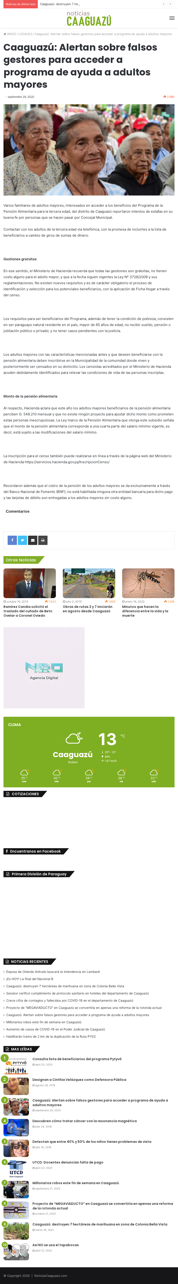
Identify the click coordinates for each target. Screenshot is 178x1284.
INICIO (11, 34)
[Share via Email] (32, 540)
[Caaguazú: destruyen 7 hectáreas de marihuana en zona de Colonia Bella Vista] (16, 1231)
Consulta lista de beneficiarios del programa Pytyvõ (77, 1059)
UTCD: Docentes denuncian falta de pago (67, 1162)
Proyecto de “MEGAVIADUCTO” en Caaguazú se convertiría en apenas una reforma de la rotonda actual (84, 1008)
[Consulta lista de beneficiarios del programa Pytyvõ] (16, 1065)
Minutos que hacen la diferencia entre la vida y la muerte (145, 611)
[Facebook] (12, 540)
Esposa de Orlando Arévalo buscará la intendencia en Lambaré (53, 972)
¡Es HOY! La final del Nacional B (29, 979)
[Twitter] (22, 540)
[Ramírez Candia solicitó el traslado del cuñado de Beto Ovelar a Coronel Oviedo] (29, 583)
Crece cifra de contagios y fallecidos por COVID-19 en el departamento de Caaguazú (69, 1000)
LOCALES (25, 34)
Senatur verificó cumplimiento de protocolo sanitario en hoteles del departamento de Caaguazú (77, 993)
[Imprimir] (43, 540)
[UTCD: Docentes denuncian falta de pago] (16, 1169)
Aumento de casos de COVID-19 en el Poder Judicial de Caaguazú (55, 1029)
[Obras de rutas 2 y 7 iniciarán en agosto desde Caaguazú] (89, 583)
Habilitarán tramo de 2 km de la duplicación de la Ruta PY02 (51, 1036)
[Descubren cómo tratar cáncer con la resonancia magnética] (16, 1127)
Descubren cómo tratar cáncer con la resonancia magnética (84, 1121)
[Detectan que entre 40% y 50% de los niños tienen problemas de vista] (16, 1148)
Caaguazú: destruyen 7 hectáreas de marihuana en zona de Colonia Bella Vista (97, 4)
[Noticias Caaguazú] (89, 18)
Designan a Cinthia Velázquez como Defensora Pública (79, 1079)
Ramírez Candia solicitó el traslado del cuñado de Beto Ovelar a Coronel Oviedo (27, 611)
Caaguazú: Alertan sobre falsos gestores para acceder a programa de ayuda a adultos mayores (77, 1015)
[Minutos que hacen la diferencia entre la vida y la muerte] (148, 583)
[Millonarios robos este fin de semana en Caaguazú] (16, 1189)
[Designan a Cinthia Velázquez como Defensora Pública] (16, 1086)
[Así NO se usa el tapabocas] (16, 1251)
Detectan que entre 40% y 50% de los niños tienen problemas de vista (91, 1141)
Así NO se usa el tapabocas (55, 1245)
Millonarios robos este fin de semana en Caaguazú (43, 1022)
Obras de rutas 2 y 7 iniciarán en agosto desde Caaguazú (87, 608)
